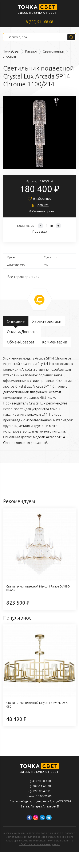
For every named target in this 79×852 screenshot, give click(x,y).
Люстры (9, 56)
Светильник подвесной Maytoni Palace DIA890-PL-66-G (38, 588)
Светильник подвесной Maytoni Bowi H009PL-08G (37, 704)
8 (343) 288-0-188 (39, 781)
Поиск (71, 37)
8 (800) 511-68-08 (39, 22)
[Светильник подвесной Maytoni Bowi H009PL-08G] (39, 660)
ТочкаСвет (11, 51)
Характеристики (46, 321)
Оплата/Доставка (22, 332)
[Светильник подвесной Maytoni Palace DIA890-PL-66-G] (39, 544)
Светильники (53, 51)
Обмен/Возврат (21, 342)
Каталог (31, 51)
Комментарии (54, 342)
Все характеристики (23, 277)
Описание (16, 321)
